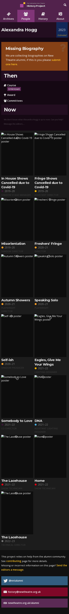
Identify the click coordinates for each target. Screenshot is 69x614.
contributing (13, 561)
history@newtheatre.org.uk (24, 591)
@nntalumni (15, 580)
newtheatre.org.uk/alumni (23, 603)
